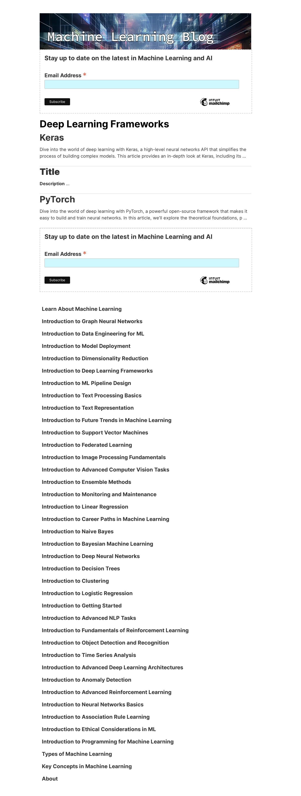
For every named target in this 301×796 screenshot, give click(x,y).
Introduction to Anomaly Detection (86, 680)
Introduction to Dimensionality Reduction (95, 358)
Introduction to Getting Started (82, 605)
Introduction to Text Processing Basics (91, 395)
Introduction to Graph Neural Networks (92, 321)
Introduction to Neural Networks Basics (92, 704)
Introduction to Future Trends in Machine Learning (106, 420)
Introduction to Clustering (75, 581)
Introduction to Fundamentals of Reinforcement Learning (115, 630)
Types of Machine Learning (77, 754)
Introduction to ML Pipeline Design (86, 383)
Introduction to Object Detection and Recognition (105, 642)
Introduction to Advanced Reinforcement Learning (106, 692)
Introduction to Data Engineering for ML (93, 333)
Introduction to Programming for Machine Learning (108, 741)
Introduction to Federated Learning (87, 445)
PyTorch (57, 199)
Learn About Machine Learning (82, 309)
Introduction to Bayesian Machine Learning (97, 544)
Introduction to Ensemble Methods (86, 482)
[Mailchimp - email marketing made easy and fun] (215, 105)
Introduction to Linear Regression (85, 507)
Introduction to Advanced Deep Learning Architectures (112, 667)
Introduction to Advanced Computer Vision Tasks (105, 469)
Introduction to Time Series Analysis (89, 655)
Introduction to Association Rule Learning (96, 717)
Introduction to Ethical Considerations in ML (99, 729)
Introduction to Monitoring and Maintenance (99, 494)
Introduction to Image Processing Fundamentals (104, 457)
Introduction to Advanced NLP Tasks (89, 618)
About (50, 778)
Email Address (66, 75)
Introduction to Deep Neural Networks (91, 556)
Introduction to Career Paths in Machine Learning (105, 519)
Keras (52, 137)
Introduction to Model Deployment (86, 346)
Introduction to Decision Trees (81, 568)
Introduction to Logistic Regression (87, 593)
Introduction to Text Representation (88, 408)
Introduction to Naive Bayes (77, 531)
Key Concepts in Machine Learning (87, 766)
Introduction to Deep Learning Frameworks (97, 371)
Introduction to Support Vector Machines (95, 432)
